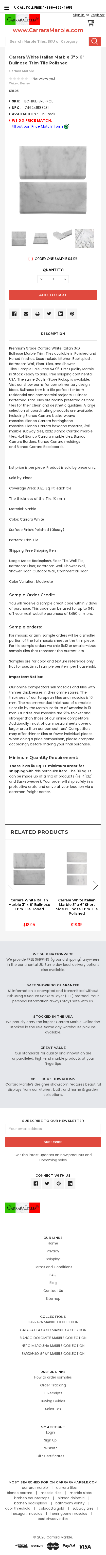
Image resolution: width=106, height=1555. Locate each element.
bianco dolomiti (72, 1498)
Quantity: (53, 270)
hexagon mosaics (27, 1513)
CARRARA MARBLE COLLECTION (53, 1322)
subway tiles (83, 1508)
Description (53, 333)
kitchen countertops (32, 1498)
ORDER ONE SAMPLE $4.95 (56, 258)
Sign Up (50, 1440)
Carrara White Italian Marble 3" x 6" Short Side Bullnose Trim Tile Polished (77, 907)
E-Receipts (53, 1393)
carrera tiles (67, 1487)
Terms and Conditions (53, 1266)
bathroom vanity (70, 1503)
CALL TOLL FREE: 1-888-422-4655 (44, 7)
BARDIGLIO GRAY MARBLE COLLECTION (53, 1353)
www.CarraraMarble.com (48, 30)
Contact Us (53, 1290)
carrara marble (35, 1487)
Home (53, 1243)
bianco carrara (20, 1492)
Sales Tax (53, 1408)
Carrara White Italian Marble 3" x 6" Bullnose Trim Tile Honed (29, 904)
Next (96, 885)
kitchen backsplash (31, 1503)
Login (50, 1432)
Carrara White (32, 519)
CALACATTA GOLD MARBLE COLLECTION (53, 1329)
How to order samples (53, 1377)
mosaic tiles (51, 1492)
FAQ (53, 1274)
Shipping (53, 1259)
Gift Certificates (50, 1456)
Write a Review (20, 83)
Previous (10, 885)
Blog (53, 1282)
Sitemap (53, 1298)
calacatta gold (52, 1508)
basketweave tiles (53, 1518)
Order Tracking (53, 1385)
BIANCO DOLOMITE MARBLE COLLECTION (53, 1337)
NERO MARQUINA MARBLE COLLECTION (53, 1345)
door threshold (18, 1508)
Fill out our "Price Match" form (37, 126)
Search (95, 41)
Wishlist (50, 1448)
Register (98, 15)
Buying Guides (53, 1401)
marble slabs (81, 1492)
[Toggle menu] (7, 7)
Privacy (53, 1251)
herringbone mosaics (69, 1513)
